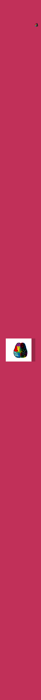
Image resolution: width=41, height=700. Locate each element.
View (33, 66)
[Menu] (36, 24)
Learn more (30, 58)
